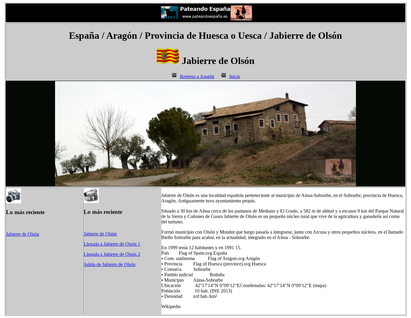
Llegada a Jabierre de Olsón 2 (112, 254)
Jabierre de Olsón (22, 234)
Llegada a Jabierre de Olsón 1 (112, 244)
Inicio (234, 76)
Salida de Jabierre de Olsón (109, 264)
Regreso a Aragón (197, 76)
